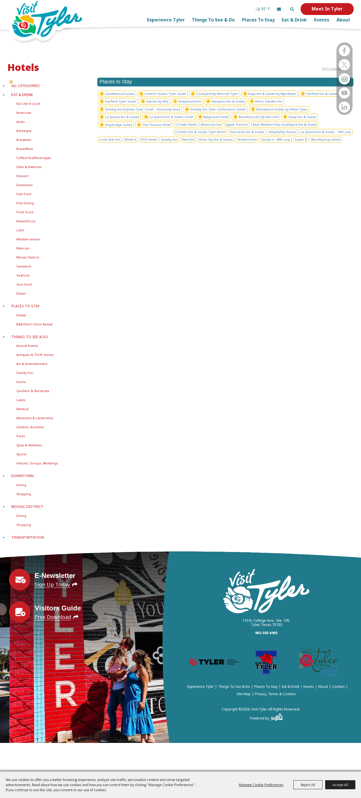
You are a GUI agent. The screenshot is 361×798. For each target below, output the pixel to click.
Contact (338, 686)
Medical (22, 409)
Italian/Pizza (25, 221)
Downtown (24, 185)
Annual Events (27, 345)
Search (292, 9)
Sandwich (23, 266)
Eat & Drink (294, 20)
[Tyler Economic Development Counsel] (214, 663)
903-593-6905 (266, 632)
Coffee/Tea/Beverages (33, 158)
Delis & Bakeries (29, 167)
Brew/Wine (24, 149)
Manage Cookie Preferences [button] (261, 784)
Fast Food (23, 194)
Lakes (20, 400)
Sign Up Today (52, 584)
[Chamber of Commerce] (318, 663)
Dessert (22, 176)
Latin (20, 230)
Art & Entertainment (31, 364)
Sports (21, 454)
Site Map (244, 694)
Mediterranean (28, 239)
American (23, 112)
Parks (20, 436)
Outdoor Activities (30, 427)
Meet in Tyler (327, 9)
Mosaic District (27, 257)
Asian (20, 121)
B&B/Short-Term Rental (34, 324)
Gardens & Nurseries (32, 391)
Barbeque (24, 131)
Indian (21, 293)
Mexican (22, 248)
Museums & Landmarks (34, 418)
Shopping (23, 494)
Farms (21, 382)
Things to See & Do (213, 20)
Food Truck (24, 212)
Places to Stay (258, 20)
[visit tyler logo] (266, 592)
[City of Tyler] (266, 663)
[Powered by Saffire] (277, 716)
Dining (21, 485)
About (343, 20)
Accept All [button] (340, 784)
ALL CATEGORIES (25, 85)
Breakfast (23, 140)
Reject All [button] (308, 784)
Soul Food (24, 284)
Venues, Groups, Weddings (37, 463)
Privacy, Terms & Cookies (275, 694)
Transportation (27, 537)
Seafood (22, 275)
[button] (279, 9)
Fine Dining (25, 203)
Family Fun (24, 373)
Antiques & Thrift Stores (35, 355)
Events (321, 20)
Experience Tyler (166, 20)
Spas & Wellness (29, 445)
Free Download (53, 617)
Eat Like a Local (28, 103)
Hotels (21, 315)
